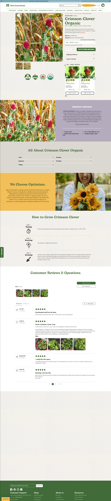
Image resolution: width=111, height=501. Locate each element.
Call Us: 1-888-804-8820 (16, 497)
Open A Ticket (14, 499)
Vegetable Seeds (38, 495)
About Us (58, 495)
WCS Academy (79, 499)
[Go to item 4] (44, 293)
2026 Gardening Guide (81, 495)
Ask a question (86, 286)
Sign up (39, 485)
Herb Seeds (37, 499)
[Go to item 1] (20, 293)
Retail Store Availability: (70, 45)
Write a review (86, 283)
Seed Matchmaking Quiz (88, 5)
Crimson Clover (70, 83)
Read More (82, 32)
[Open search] (84, 303)
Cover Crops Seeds (68, 13)
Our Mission (59, 497)
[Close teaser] (10, 497)
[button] (103, 5)
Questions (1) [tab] (26, 303)
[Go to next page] (61, 384)
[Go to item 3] (36, 293)
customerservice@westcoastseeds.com (20, 495)
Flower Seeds (37, 497)
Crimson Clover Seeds (77, 13)
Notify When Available (86, 49)
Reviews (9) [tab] (19, 303)
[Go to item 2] (28, 293)
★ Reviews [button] (1, 252)
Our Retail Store (60, 499)
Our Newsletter (79, 497)
